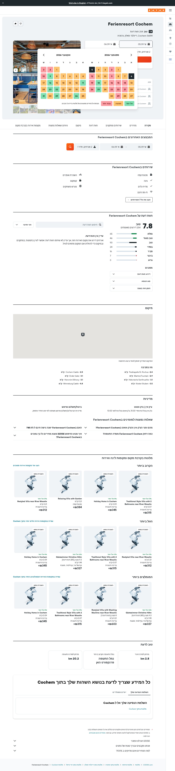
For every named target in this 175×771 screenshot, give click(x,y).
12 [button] (92, 76)
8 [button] (118, 76)
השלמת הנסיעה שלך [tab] (139, 692)
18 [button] (99, 82)
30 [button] (111, 96)
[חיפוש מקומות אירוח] (170, 24)
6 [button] (131, 76)
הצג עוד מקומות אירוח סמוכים (26, 465)
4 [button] (98, 69)
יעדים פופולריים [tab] (119, 692)
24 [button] (105, 89)
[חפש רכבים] (170, 30)
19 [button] (92, 82)
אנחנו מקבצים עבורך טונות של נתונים (133, 745)
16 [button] (112, 82)
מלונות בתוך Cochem (137, 709)
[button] (3, 3)
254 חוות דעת (136, 31)
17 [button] (105, 82)
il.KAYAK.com (148, 765)
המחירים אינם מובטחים (97, 733)
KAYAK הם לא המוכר (140, 740)
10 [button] (105, 76)
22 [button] (118, 89)
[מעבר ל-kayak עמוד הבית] (156, 10)
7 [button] (124, 76)
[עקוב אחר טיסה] (170, 43)
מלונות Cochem (57, 765)
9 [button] (111, 76)
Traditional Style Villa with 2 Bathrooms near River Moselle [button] (138, 502)
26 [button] (92, 89)
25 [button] (98, 89)
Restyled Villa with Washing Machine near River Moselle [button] (104, 611)
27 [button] (131, 96)
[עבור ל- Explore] (170, 38)
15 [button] (118, 82)
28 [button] (125, 96)
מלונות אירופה (127, 765)
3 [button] (105, 69)
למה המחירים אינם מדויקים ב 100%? (133, 750)
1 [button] (118, 69)
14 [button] (125, 82)
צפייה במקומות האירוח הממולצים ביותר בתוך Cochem (36, 577)
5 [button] (92, 69)
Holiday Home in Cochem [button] (105, 501)
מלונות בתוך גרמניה (112, 765)
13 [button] (131, 82)
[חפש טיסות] (170, 18)
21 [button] (125, 89)
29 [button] (118, 96)
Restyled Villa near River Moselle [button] (32, 501)
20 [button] (131, 89)
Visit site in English (77, 3)
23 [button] (111, 89)
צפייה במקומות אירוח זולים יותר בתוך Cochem (33, 521)
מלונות (137, 765)
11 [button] (98, 76)
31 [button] (44, 96)
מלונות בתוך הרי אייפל (73, 765)
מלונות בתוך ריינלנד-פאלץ (93, 765)
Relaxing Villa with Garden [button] (70, 498)
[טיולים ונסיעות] (170, 51)
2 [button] (111, 69)
